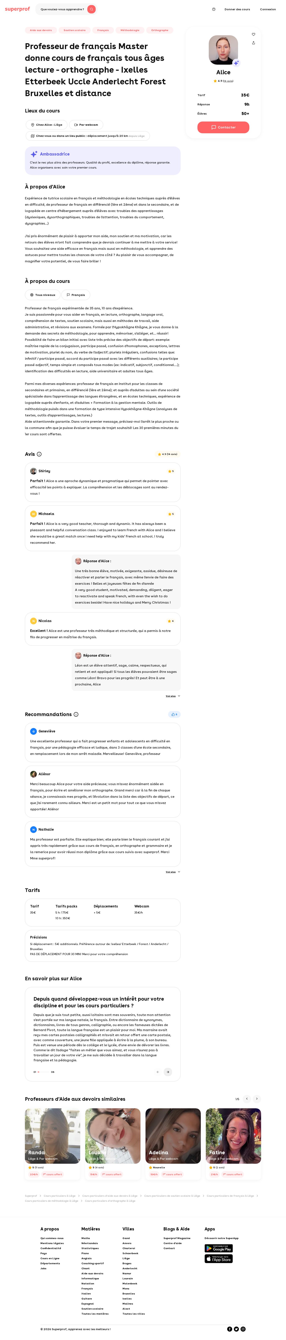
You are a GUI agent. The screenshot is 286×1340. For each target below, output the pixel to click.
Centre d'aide (173, 1243)
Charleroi (128, 1248)
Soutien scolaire (92, 1308)
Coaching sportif (92, 1263)
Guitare (86, 1298)
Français (87, 1288)
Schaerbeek (130, 1253)
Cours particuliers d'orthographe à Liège (110, 1200)
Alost (126, 1308)
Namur (126, 1273)
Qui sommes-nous (52, 1238)
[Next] (168, 1072)
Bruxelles (128, 1293)
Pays (43, 1253)
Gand (126, 1238)
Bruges (126, 1263)
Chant (85, 1268)
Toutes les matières (95, 1313)
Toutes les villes (133, 1313)
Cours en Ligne (49, 1258)
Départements (50, 1263)
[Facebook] (229, 1329)
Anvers (126, 1243)
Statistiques (90, 1248)
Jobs (43, 1268)
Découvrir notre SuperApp (221, 1238)
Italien (86, 1293)
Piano (85, 1253)
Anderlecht (129, 1268)
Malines (127, 1303)
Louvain (127, 1278)
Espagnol (87, 1303)
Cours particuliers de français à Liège (230, 1195)
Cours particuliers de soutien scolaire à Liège (172, 1195)
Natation (87, 1283)
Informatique (90, 1278)
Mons (125, 1288)
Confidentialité (50, 1248)
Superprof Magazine (177, 1238)
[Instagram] (243, 1329)
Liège (126, 1258)
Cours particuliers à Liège (60, 1195)
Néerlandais (89, 1243)
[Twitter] (236, 1329)
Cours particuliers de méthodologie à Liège (51, 1200)
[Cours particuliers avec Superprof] (17, 9)
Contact (169, 1248)
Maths (85, 1238)
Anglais (86, 1258)
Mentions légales (52, 1243)
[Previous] (158, 1072)
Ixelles (127, 1298)
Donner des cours (237, 9)
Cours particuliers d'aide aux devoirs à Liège (110, 1195)
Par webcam (88, 124)
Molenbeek (129, 1283)
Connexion (268, 9)
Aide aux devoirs (92, 1273)
